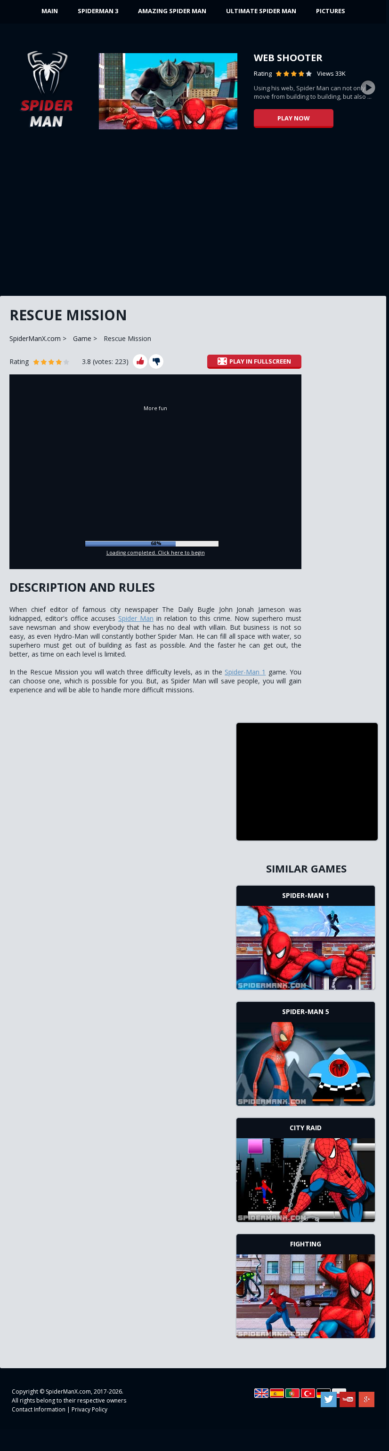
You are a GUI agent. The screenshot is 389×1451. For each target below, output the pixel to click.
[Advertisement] (193, 216)
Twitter (329, 1399)
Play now (293, 118)
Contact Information (38, 1409)
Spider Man (136, 618)
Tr (308, 1393)
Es (277, 1393)
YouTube (348, 1399)
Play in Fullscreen (260, 361)
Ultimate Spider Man (261, 11)
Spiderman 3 (98, 11)
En (261, 1393)
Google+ (366, 1399)
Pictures (330, 11)
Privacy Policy (89, 1409)
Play (305, 946)
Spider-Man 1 (245, 671)
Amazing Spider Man (172, 11)
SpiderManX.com (35, 338)
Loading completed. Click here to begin (155, 552)
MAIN (49, 11)
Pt (292, 1393)
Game (82, 338)
